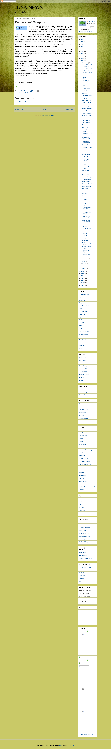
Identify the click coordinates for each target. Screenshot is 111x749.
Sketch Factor (83, 475)
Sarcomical (82, 469)
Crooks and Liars (83, 409)
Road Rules (85, 224)
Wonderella (82, 342)
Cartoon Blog (82, 297)
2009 (82, 271)
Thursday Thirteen (83, 555)
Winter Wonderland (87, 184)
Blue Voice (82, 406)
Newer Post (19, 109)
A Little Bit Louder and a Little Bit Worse (87, 97)
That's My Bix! (83, 481)
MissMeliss (82, 455)
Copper (81, 303)
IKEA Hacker (82, 447)
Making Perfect (86, 238)
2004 (82, 283)
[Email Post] (38, 91)
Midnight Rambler (86, 179)
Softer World (82, 337)
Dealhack (81, 573)
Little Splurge (82, 575)
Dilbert (81, 308)
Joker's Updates (83, 360)
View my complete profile (85, 31)
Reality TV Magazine (84, 366)
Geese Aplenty (83, 444)
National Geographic (84, 392)
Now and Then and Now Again (87, 65)
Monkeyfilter (82, 510)
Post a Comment (21, 101)
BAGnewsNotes (83, 404)
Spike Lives (82, 478)
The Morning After (87, 106)
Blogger (72, 745)
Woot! (80, 581)
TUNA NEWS (28, 7)
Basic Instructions (84, 294)
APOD (80, 389)
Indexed (81, 325)
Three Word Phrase (84, 340)
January (84, 268)
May (83, 261)
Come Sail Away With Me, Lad (86, 217)
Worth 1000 (82, 395)
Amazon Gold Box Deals (85, 567)
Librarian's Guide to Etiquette (86, 450)
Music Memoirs (83, 552)
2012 (82, 56)
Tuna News (82, 522)
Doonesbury (82, 314)
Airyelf (60, 745)
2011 (82, 58)
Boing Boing (82, 498)
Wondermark (82, 345)
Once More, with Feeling (86, 198)
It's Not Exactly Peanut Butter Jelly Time (86, 207)
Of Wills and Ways (86, 228)
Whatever (81, 489)
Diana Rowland (83, 435)
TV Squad (81, 377)
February (84, 265)
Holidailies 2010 (23, 93)
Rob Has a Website (84, 368)
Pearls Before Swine (84, 331)
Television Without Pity (85, 374)
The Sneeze (82, 484)
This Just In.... (85, 188)
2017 (82, 44)
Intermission (85, 149)
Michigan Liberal (83, 418)
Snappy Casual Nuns (84, 536)
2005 (82, 280)
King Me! (84, 193)
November (85, 258)
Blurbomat (81, 430)
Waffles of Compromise (85, 542)
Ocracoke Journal (83, 458)
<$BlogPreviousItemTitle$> (86, 734)
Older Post (70, 109)
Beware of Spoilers (87, 145)
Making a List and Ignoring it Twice (87, 138)
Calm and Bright (86, 120)
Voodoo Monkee (83, 539)
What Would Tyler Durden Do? (87, 486)
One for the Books (87, 72)
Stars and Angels (86, 115)
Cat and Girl (82, 300)
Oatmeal (81, 328)
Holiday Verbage (86, 110)
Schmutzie (82, 472)
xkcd (80, 348)
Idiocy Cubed (82, 530)
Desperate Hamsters (84, 527)
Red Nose (81, 467)
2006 (82, 278)
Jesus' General (82, 415)
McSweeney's (82, 507)
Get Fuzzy (82, 320)
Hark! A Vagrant (83, 322)
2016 (82, 46)
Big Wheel (81, 524)
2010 (82, 61)
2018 (82, 42)
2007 (82, 276)
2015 (82, 49)
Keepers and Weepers (85, 167)
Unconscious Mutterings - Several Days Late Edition (86, 79)
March (84, 263)
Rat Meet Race (86, 154)
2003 (82, 285)
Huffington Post (83, 412)
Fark (80, 504)
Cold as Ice (85, 90)
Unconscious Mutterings (85, 558)
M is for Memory (86, 174)
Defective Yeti (83, 432)
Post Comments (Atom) (48, 115)
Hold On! (84, 233)
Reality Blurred (83, 363)
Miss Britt (81, 452)
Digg (80, 501)
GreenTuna (92, 21)
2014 (82, 51)
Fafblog (81, 441)
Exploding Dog (83, 317)
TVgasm (81, 380)
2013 (82, 53)
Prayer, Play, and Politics (85, 464)
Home (45, 109)
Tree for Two (85, 125)
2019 (82, 39)
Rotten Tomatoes (83, 371)
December (85, 63)
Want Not (81, 578)
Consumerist (82, 570)
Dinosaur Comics (83, 311)
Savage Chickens (83, 334)
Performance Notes (85, 159)
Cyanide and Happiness (85, 305)
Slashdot (81, 513)
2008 (82, 273)
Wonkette (81, 421)
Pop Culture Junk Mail (84, 461)
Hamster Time (82, 357)
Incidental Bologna (84, 533)
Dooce (81, 438)
